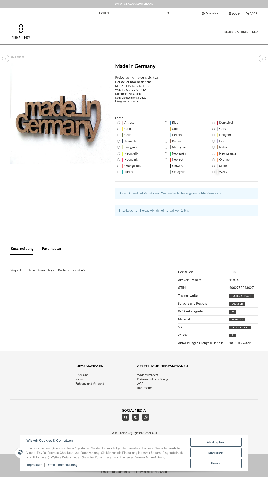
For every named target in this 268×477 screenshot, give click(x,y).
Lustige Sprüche (242, 295)
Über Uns (81, 375)
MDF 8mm (237, 319)
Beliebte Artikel (236, 31)
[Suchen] (168, 13)
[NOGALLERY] (20, 31)
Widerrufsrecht (147, 375)
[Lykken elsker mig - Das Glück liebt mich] (5, 58)
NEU (255, 31)
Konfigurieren (215, 452)
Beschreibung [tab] (22, 248)
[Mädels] (262, 58)
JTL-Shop (160, 471)
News (79, 379)
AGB (140, 383)
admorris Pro (126, 471)
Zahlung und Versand (89, 383)
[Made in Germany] (60, 113)
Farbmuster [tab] (51, 248)
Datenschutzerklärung (152, 379)
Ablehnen (216, 463)
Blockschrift (240, 327)
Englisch (237, 303)
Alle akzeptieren (216, 442)
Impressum (144, 388)
